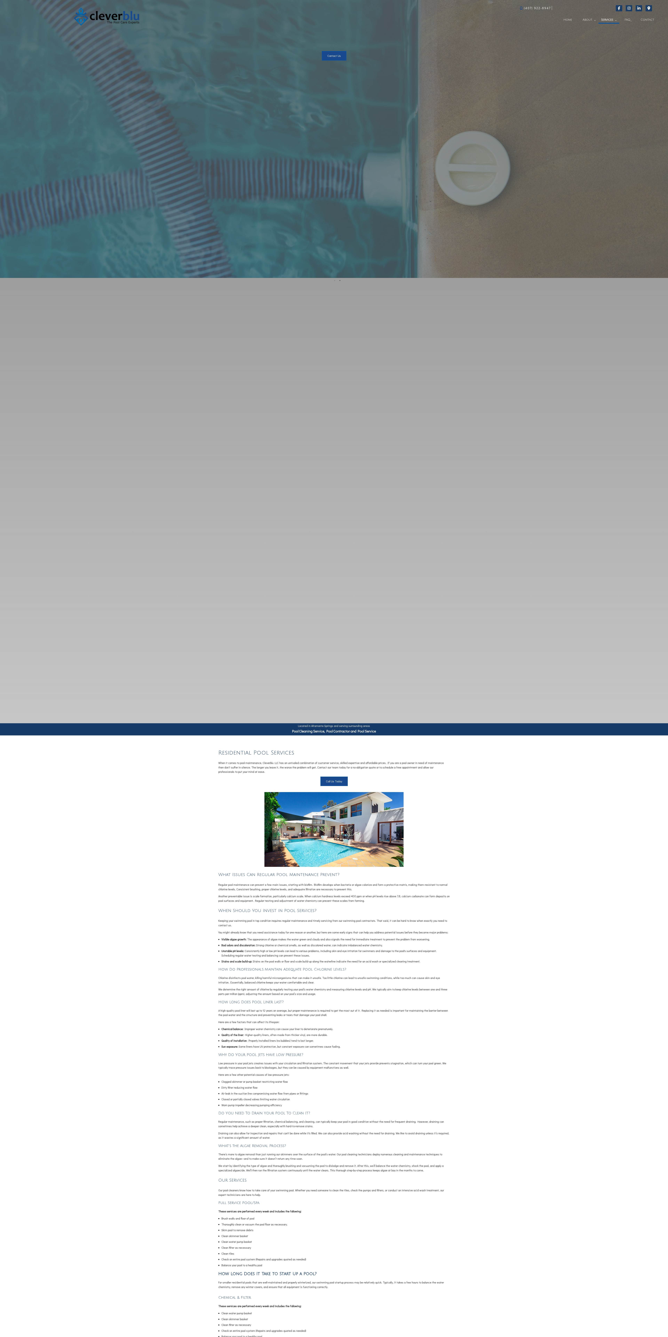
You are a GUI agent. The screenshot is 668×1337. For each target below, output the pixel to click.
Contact (647, 19)
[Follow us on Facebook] (619, 8)
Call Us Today (334, 781)
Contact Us (334, 56)
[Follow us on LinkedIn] (639, 8)
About (587, 19)
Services (607, 19)
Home (567, 19)
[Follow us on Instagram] (629, 8)
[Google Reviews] (649, 8)
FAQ (627, 19)
